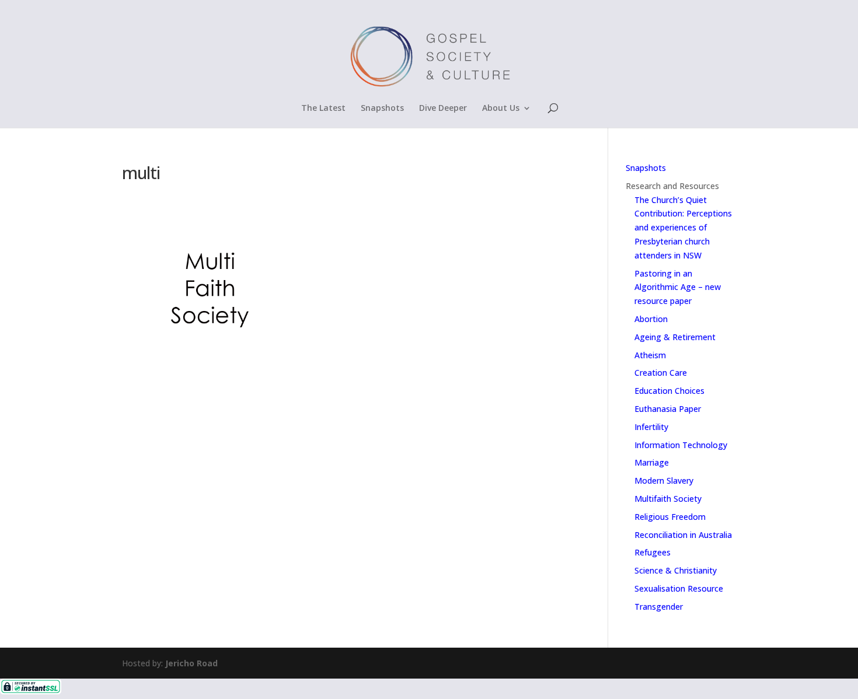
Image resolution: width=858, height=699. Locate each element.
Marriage (651, 462)
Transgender (658, 606)
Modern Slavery (663, 480)
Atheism (650, 355)
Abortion (651, 318)
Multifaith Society (668, 498)
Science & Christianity (675, 570)
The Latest (323, 108)
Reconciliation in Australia (683, 534)
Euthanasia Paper (667, 408)
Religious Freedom (670, 516)
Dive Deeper (443, 108)
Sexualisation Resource (678, 588)
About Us (500, 108)
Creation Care (660, 372)
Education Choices (669, 390)
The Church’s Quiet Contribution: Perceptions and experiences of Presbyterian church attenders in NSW (683, 227)
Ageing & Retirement (675, 336)
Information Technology (680, 444)
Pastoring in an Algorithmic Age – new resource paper (677, 287)
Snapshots (382, 108)
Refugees (652, 552)
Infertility (651, 426)
